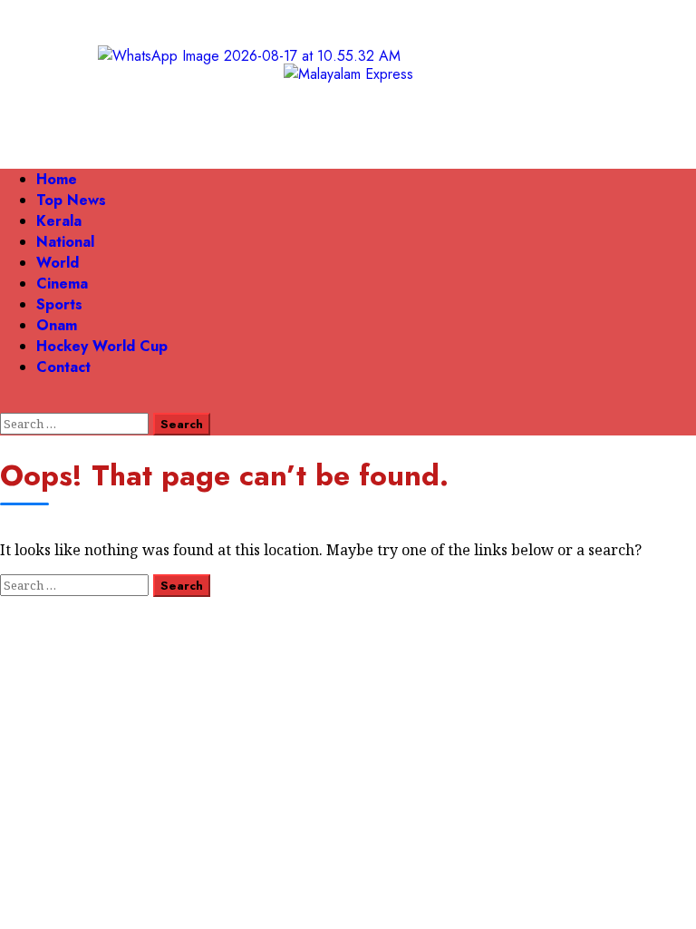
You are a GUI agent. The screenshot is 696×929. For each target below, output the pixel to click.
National (65, 241)
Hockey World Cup (102, 346)
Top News (71, 200)
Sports (59, 304)
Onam (56, 325)
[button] (5, 402)
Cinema (62, 283)
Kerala (59, 220)
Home (56, 179)
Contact (63, 367)
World (57, 262)
